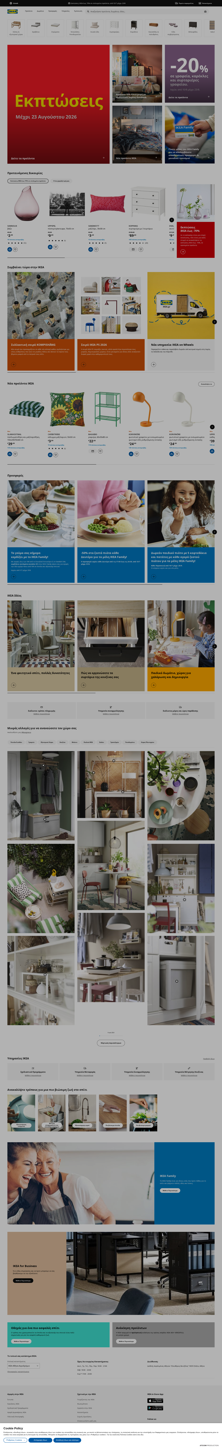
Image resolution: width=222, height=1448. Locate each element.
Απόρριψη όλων (40, 1440)
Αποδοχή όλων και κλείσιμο (67, 1440)
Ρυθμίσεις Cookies (14, 1440)
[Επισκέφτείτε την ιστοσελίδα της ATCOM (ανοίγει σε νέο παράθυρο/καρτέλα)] (209, 1445)
